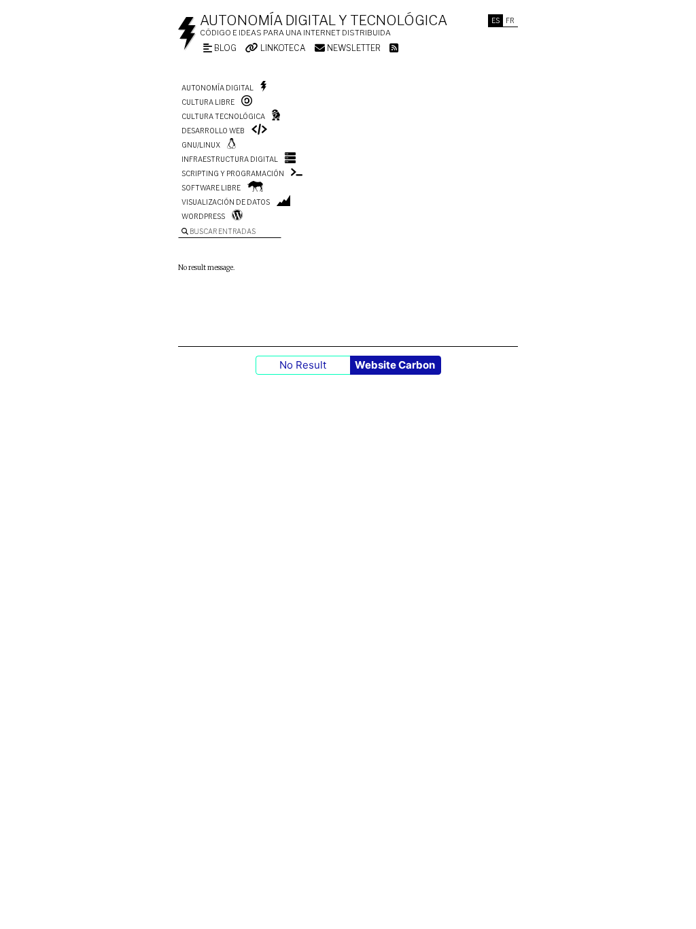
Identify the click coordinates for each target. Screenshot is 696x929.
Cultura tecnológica (223, 116)
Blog (224, 48)
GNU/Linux (200, 145)
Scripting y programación (232, 173)
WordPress (203, 216)
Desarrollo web (213, 130)
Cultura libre (207, 102)
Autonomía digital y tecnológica (323, 20)
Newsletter (353, 48)
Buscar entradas (222, 231)
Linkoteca (282, 48)
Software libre (211, 188)
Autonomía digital (217, 88)
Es (495, 20)
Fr (510, 20)
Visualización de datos (225, 202)
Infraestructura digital (229, 159)
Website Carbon (395, 364)
